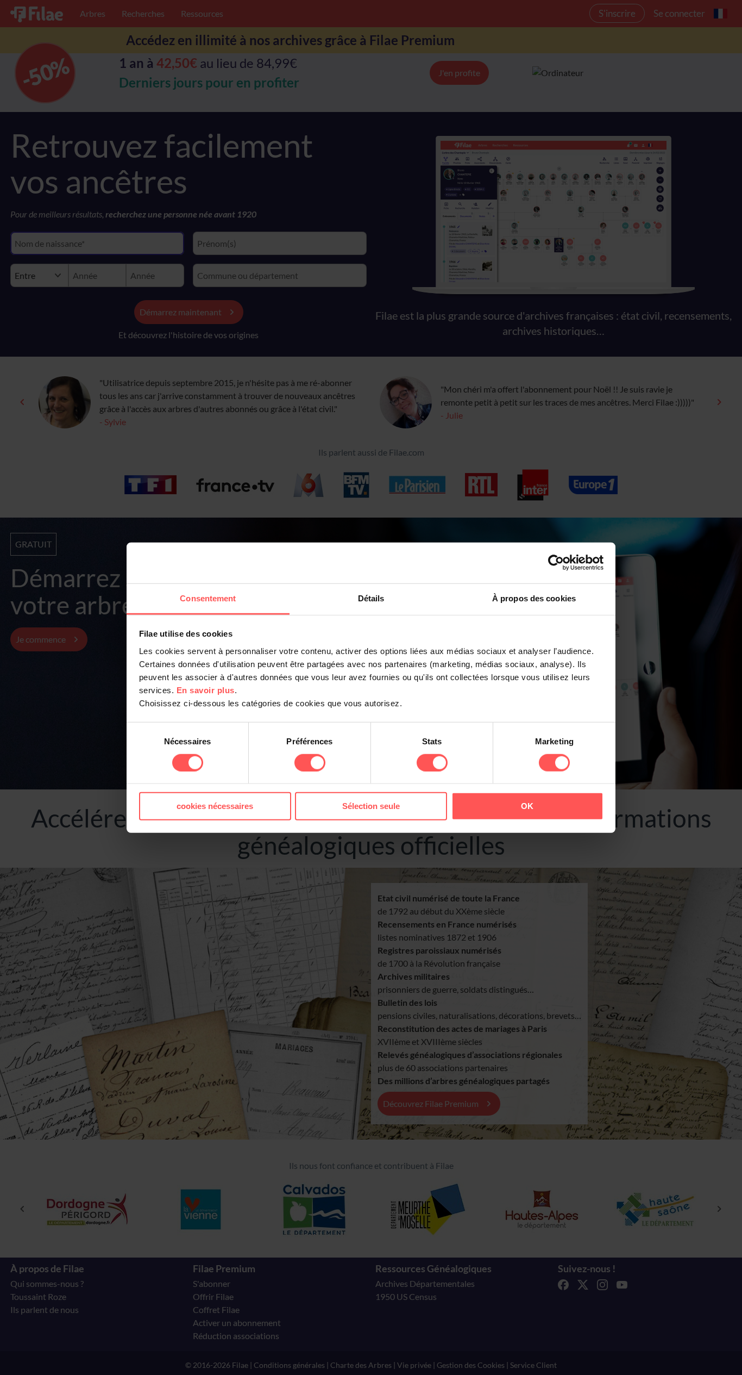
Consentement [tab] (208, 597)
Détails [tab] (371, 597)
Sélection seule (371, 806)
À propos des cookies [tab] (534, 597)
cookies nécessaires (215, 806)
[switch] (309, 763)
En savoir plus (206, 689)
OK (527, 806)
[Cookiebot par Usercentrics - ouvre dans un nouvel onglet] (555, 563)
